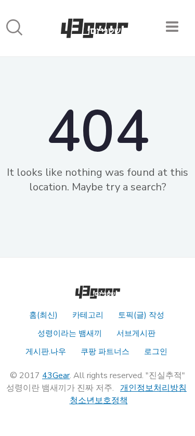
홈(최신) (43, 315)
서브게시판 (135, 333)
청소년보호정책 (99, 400)
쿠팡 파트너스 (105, 351)
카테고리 (87, 315)
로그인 (155, 351)
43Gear (56, 375)
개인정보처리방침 (153, 388)
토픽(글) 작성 (141, 315)
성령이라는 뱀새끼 (69, 333)
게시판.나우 (45, 351)
